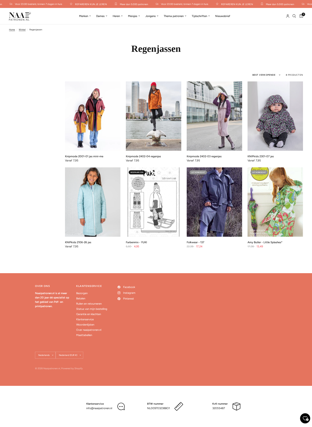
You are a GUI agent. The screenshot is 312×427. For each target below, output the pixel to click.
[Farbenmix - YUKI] (153, 202)
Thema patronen (174, 16)
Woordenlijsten (85, 324)
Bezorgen (82, 293)
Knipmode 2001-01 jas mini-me (84, 156)
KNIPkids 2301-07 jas (261, 156)
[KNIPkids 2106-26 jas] (92, 202)
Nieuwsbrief (222, 16)
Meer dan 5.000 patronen (131, 4)
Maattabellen (84, 335)
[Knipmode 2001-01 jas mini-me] (92, 116)
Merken (83, 16)
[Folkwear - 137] (214, 202)
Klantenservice (85, 319)
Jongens (150, 16)
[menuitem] (85, 16)
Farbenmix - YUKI (136, 242)
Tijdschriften (199, 16)
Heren (116, 16)
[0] (300, 16)
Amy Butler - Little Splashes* (265, 242)
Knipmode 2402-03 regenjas (204, 156)
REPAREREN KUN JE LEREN (88, 4)
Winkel (22, 29)
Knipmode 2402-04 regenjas (143, 156)
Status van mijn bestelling (91, 309)
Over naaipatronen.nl (88, 329)
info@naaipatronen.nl (99, 408)
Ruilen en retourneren (89, 303)
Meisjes (132, 16)
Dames (100, 16)
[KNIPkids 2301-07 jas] (275, 116)
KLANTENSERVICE (89, 286)
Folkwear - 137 (195, 242)
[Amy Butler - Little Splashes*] (275, 202)
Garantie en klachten (88, 314)
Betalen (80, 298)
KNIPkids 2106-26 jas (78, 242)
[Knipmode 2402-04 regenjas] (153, 116)
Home (12, 29)
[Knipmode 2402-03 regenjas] (214, 116)
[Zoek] (294, 16)
